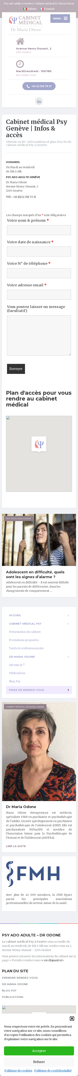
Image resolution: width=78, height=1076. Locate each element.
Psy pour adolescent (18, 518)
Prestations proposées (24, 640)
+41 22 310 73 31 (41, 86)
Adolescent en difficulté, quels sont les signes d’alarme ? (35, 574)
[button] (72, 1019)
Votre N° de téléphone (29, 264)
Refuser (39, 1062)
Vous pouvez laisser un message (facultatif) (36, 309)
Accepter (39, 1051)
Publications (17, 673)
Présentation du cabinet (25, 632)
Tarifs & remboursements (26, 648)
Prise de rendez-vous (26, 689)
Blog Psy (14, 681)
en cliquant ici (53, 960)
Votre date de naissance (30, 242)
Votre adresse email (27, 285)
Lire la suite (16, 846)
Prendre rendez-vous (20, 977)
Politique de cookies (18, 1070)
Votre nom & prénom (28, 220)
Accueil (15, 615)
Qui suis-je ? (17, 665)
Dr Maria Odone (22, 656)
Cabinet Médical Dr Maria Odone (25, 707)
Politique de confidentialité (53, 1070)
